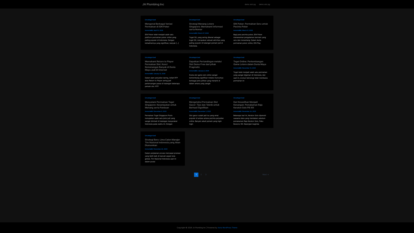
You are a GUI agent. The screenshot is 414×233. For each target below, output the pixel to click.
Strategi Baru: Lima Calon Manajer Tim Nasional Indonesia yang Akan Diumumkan (162, 142)
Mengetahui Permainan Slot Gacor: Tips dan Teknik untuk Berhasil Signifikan (204, 105)
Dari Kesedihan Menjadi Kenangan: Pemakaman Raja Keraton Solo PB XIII (247, 105)
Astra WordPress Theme (227, 228)
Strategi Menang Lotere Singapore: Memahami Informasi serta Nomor (206, 27)
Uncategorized (150, 20)
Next (266, 174)
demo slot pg (250, 4)
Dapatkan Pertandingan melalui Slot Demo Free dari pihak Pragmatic (205, 64)
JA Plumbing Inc (153, 4)
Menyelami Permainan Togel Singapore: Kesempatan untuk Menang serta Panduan (160, 105)
